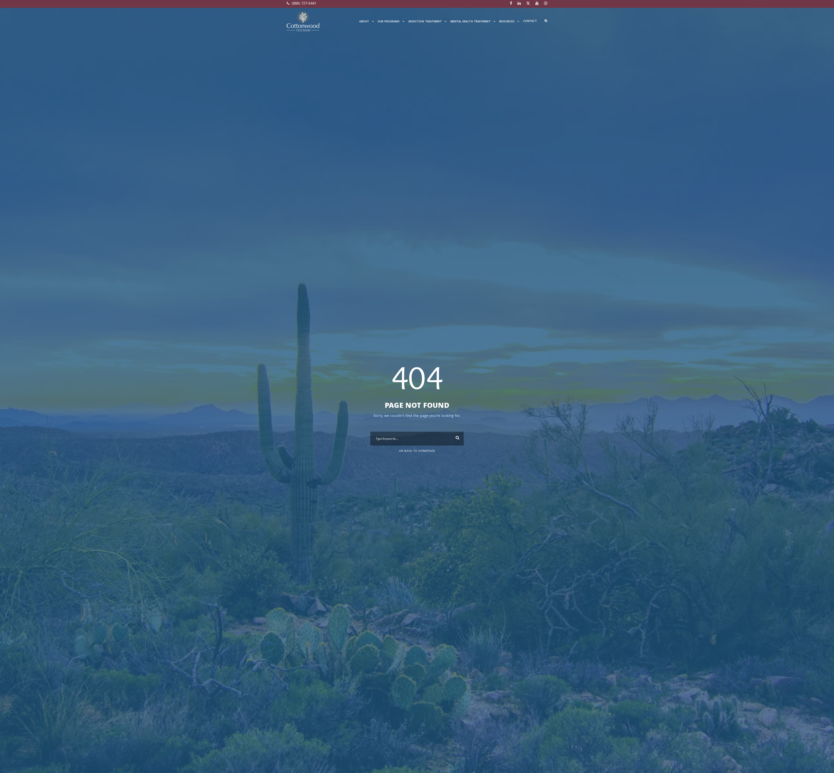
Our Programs (389, 22)
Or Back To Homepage (417, 451)
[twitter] (528, 4)
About (364, 22)
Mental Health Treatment (470, 22)
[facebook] (511, 4)
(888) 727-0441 (303, 4)
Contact (530, 21)
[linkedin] (519, 4)
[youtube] (537, 4)
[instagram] (545, 4)
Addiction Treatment (425, 22)
